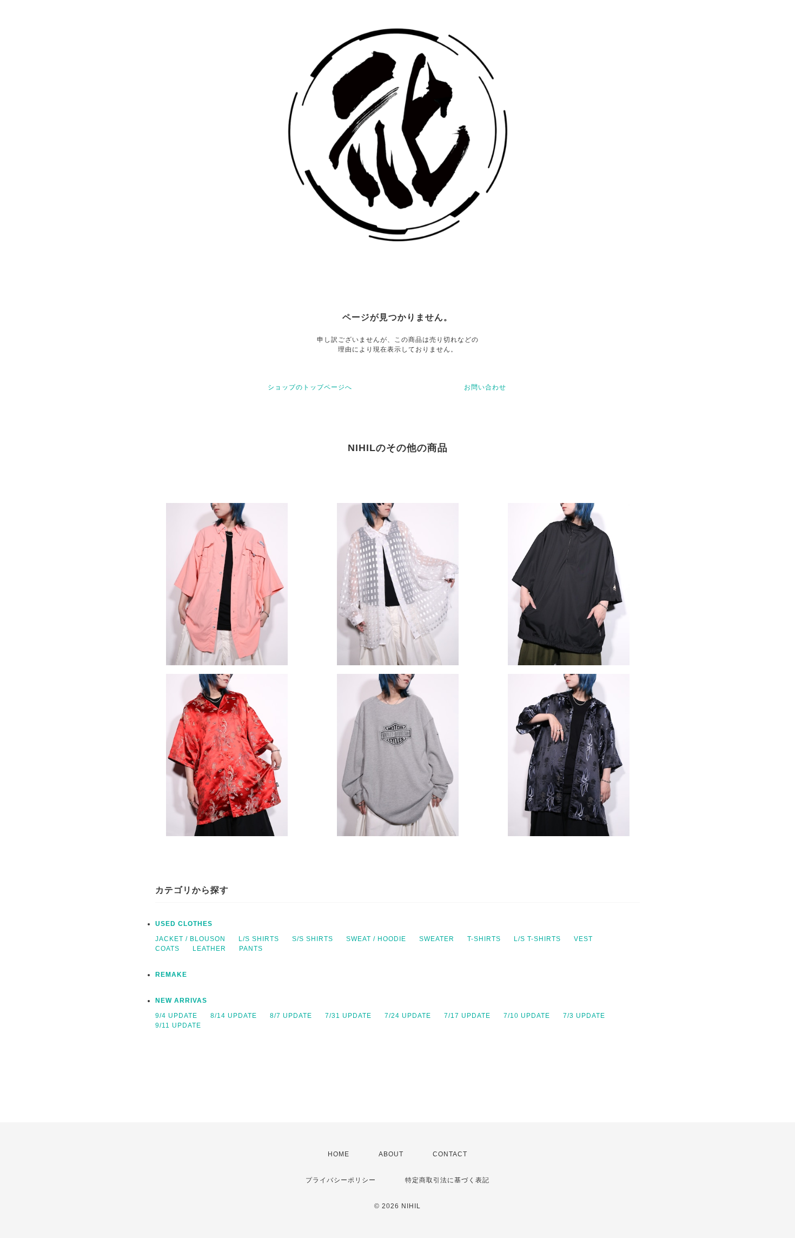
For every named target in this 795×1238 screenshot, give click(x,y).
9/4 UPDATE (176, 1015)
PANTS (251, 948)
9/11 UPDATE (178, 1025)
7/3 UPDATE (584, 1015)
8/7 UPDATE (291, 1015)
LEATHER (209, 948)
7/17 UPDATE (467, 1015)
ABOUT (391, 1154)
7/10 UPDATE (527, 1015)
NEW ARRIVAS (181, 1000)
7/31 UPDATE (348, 1015)
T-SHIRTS (484, 939)
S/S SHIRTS (312, 939)
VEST (583, 939)
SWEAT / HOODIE (376, 939)
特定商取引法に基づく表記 (447, 1180)
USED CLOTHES (184, 924)
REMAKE (171, 974)
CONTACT (450, 1154)
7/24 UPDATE (408, 1015)
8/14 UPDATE (233, 1015)
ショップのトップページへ (310, 387)
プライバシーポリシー (341, 1180)
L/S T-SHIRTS (537, 939)
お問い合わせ (485, 387)
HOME (338, 1154)
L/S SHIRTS (259, 939)
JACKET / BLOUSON (190, 939)
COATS (167, 948)
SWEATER (436, 939)
